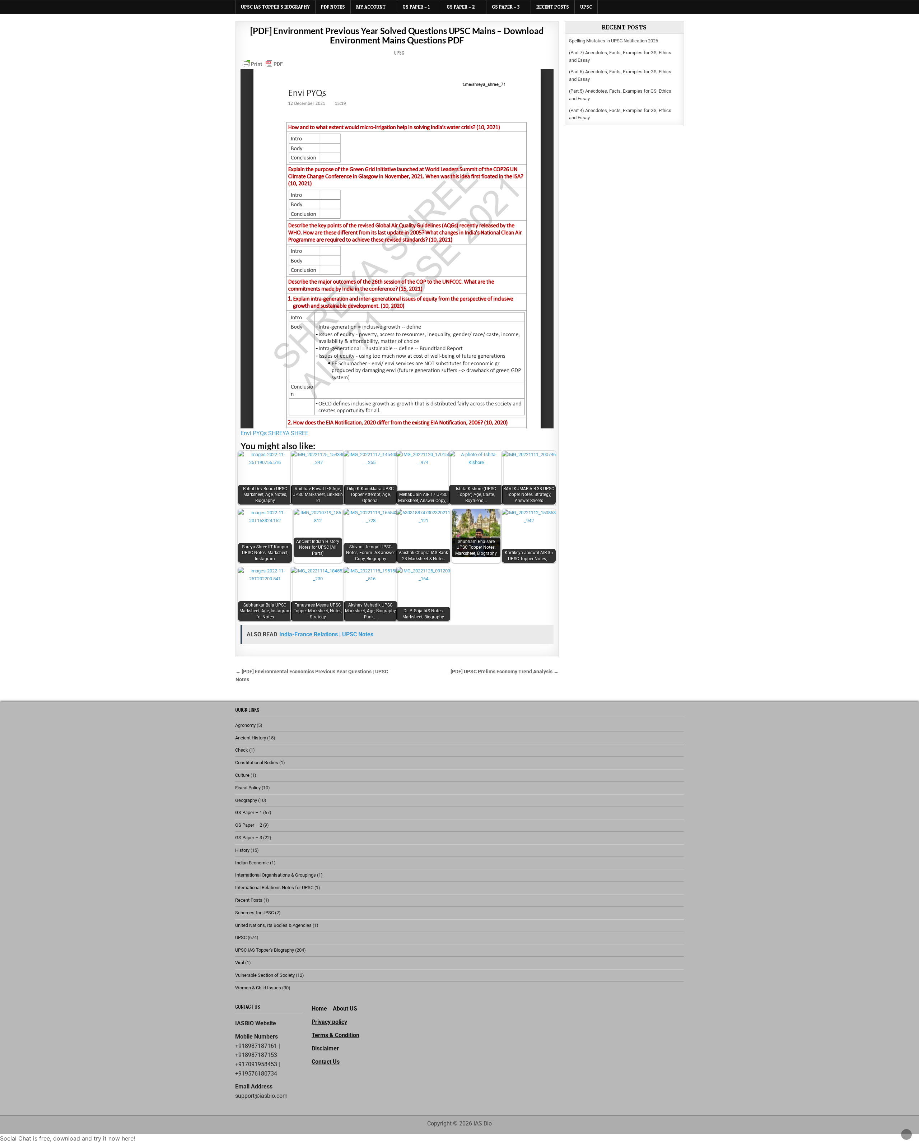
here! (128, 1138)
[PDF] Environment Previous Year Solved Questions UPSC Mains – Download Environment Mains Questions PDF (397, 35)
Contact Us (326, 1061)
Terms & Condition (335, 1035)
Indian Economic (252, 862)
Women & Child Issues (258, 987)
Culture (242, 775)
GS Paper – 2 (461, 7)
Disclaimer (325, 1048)
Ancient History (250, 737)
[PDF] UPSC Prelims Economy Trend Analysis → (505, 671)
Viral (239, 962)
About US (345, 1008)
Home (319, 1008)
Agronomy (245, 725)
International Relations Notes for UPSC (274, 887)
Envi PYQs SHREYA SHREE (274, 433)
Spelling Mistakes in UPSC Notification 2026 (613, 40)
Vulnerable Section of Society (265, 975)
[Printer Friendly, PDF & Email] (263, 64)
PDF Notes (333, 7)
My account (371, 7)
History (242, 850)
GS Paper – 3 (505, 7)
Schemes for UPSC (254, 912)
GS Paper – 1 (416, 7)
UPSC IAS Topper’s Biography (275, 7)
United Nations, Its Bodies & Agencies (273, 925)
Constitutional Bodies (256, 762)
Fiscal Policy (248, 787)
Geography (246, 800)
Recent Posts (552, 7)
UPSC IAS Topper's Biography (264, 950)
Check (241, 750)
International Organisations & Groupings (275, 875)
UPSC (586, 7)
